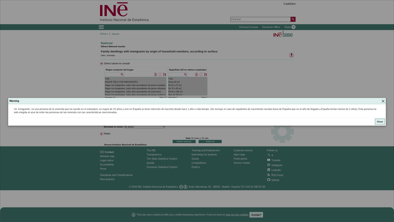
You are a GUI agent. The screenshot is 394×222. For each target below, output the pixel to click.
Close (380, 121)
